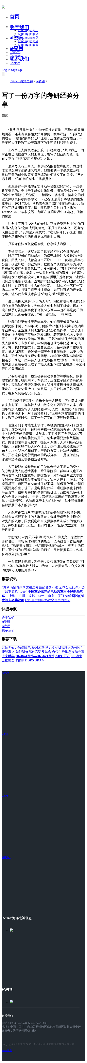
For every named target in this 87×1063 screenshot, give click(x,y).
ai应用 (5, 796)
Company (16, 55)
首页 (14, 16)
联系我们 (19, 58)
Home (14, 26)
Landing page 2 (28, 33)
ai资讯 (16, 37)
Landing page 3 (28, 37)
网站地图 (7, 1050)
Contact (15, 63)
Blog (13, 59)
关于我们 (19, 27)
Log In (6, 70)
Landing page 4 (28, 41)
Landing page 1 (28, 30)
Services (15, 52)
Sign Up (16, 70)
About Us (16, 48)
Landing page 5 (28, 44)
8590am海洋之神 (21, 81)
